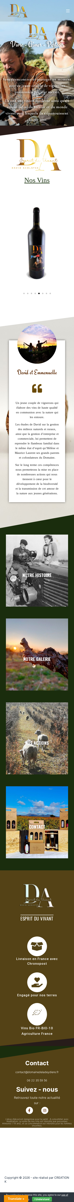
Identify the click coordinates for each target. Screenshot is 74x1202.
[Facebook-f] (29, 1110)
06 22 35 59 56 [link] (37, 1080)
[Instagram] (44, 1110)
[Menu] (68, 11)
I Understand (42, 1199)
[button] (24, 293)
